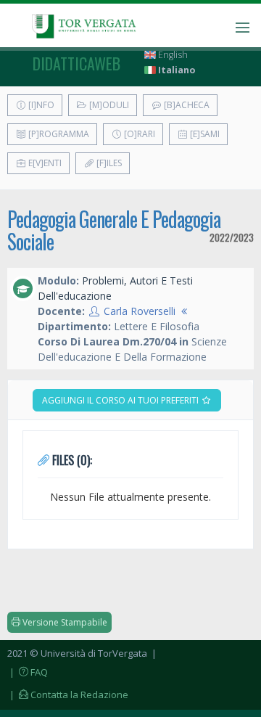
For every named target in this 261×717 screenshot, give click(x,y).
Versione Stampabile (63, 622)
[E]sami (204, 134)
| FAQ (27, 672)
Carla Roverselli (139, 311)
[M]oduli (108, 105)
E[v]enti (44, 163)
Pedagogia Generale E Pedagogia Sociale (113, 230)
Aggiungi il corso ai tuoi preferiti (121, 400)
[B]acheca (186, 105)
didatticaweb (76, 63)
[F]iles (108, 163)
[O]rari (138, 134)
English (172, 55)
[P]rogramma (57, 134)
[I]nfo (40, 105)
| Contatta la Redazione (67, 694)
